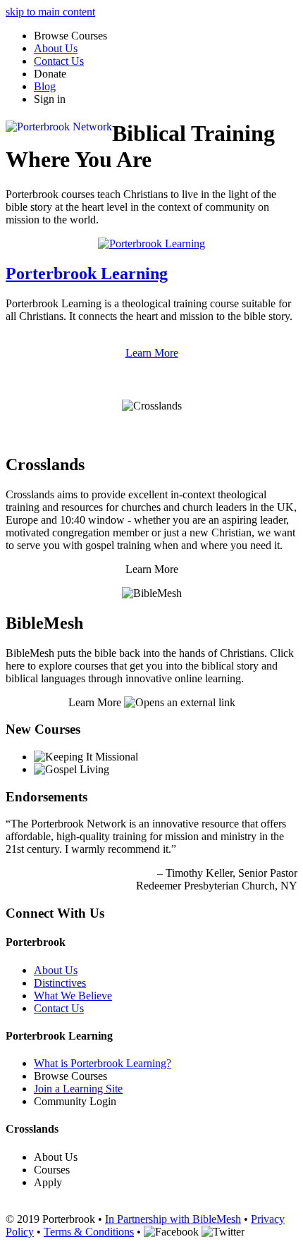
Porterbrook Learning (87, 273)
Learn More (151, 353)
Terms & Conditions (89, 1232)
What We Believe (73, 996)
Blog (45, 86)
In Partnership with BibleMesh (173, 1219)
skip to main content (50, 12)
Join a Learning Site (78, 1089)
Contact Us (59, 61)
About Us (56, 48)
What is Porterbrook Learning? (102, 1063)
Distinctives (60, 983)
